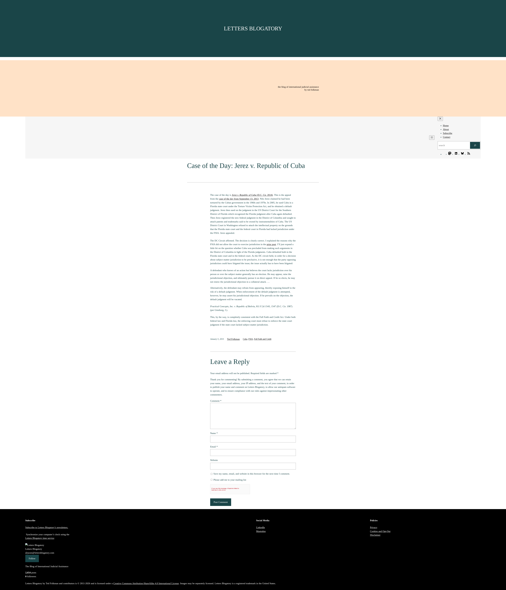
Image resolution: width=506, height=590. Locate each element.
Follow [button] (32, 558)
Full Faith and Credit (262, 339)
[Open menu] (431, 137)
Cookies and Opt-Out (380, 531)
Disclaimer (375, 535)
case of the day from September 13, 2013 (239, 198)
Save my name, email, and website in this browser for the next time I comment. (251, 473)
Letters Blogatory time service (39, 538)
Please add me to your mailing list (229, 479)
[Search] (475, 145)
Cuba (245, 339)
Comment (215, 401)
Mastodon (261, 531)
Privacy (373, 527)
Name (214, 433)
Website (214, 460)
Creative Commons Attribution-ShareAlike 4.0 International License (146, 583)
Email (214, 446)
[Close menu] (440, 119)
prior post (271, 244)
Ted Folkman (233, 339)
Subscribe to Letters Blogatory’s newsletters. (46, 527)
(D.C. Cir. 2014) (252, 195)
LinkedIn (260, 527)
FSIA (250, 339)
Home (446, 125)
